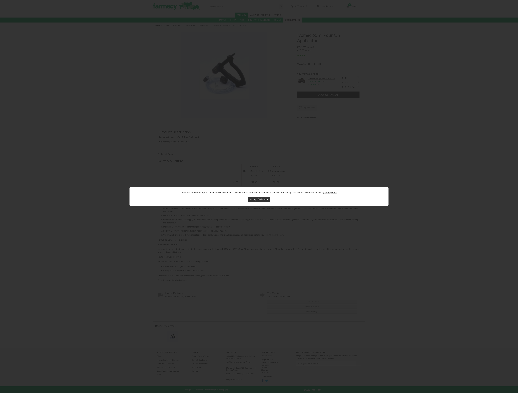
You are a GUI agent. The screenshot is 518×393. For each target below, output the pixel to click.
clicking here (331, 192)
